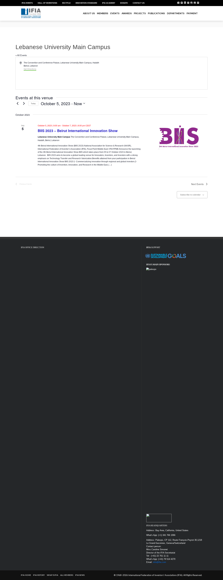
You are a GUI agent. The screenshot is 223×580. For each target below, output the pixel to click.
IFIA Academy (108, 3)
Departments (175, 13)
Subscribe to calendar (190, 194)
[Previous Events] (17, 103)
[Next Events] (24, 103)
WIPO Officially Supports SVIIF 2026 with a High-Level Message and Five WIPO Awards (62, 25)
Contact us (138, 3)
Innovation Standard (86, 3)
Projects (140, 13)
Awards (127, 13)
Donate (124, 3)
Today (33, 103)
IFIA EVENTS (27, 3)
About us (89, 13)
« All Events (21, 55)
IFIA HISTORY (39, 575)
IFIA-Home (26, 575)
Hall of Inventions (47, 3)
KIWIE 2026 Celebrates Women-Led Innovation (43, 22)
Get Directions (30, 68)
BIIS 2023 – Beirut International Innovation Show (78, 130)
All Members (66, 575)
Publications (156, 13)
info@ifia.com (159, 562)
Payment (192, 13)
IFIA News (80, 575)
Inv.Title (66, 3)
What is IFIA (52, 575)
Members (102, 13)
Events (114, 13)
